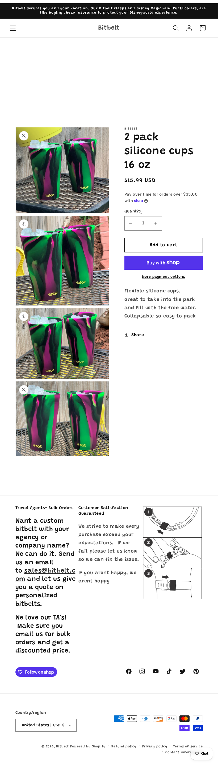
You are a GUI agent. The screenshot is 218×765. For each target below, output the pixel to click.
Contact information (184, 752)
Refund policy (123, 746)
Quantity (133, 212)
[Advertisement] (109, 77)
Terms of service (188, 746)
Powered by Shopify (88, 746)
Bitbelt (62, 746)
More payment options (163, 277)
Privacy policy (154, 746)
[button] (13, 28)
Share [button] (137, 335)
